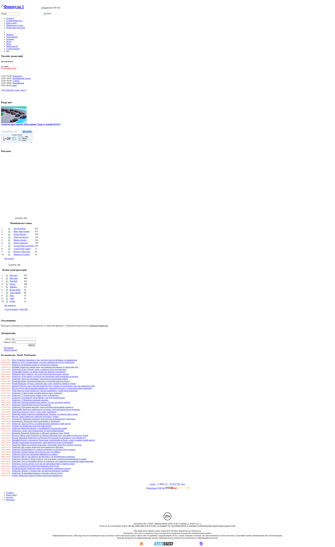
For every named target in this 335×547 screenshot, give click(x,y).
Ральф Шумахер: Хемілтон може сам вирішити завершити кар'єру (41, 468)
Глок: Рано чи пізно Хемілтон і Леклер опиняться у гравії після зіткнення (44, 390)
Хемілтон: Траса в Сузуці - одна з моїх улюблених (34, 412)
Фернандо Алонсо (21, 254)
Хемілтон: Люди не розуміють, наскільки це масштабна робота (40, 379)
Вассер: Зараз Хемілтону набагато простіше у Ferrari (35, 416)
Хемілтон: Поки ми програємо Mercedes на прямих (35, 454)
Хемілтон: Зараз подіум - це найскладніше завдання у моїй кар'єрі (41, 423)
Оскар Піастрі (19, 234)
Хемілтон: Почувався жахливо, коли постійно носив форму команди (42, 407)
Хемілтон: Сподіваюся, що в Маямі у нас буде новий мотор (38, 398)
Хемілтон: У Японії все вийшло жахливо (30, 400)
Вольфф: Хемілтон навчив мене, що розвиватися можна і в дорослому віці (45, 367)
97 (176, 484)
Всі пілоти (9, 258)
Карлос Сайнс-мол (21, 251)
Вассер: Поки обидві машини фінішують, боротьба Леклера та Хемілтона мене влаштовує (52, 388)
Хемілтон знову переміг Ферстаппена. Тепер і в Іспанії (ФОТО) (30, 124)
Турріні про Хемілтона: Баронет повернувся (31, 426)
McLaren (13, 275)
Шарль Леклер (19, 240)
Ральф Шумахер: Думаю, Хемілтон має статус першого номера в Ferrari (44, 383)
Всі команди (10, 305)
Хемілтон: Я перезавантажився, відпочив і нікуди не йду (37, 473)
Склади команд (11, 309)
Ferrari (12, 284)
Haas (12, 295)
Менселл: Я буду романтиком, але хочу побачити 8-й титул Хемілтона (43, 362)
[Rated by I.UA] (171, 488)
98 (179, 484)
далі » (183, 484)
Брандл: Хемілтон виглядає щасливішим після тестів (35, 466)
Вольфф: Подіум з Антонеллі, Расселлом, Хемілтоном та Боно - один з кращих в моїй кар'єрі (53, 440)
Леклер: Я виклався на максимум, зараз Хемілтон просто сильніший (42, 442)
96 (173, 484)
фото (23, 90)
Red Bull (13, 281)
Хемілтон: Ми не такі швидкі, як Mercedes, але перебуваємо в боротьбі (43, 456)
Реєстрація (8, 348)
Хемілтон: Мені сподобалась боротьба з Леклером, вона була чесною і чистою (47, 445)
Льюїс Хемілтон (20, 243)
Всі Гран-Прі (8, 90)
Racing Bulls (15, 290)
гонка (14, 85)
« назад (152, 484)
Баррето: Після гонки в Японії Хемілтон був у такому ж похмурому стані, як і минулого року (53, 386)
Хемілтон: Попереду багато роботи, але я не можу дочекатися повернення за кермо (49, 459)
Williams (13, 287)
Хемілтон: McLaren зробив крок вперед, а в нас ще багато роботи (41, 402)
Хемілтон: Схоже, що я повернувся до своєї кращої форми (38, 431)
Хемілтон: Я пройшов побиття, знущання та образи (35, 365)
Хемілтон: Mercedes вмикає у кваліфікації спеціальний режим (39, 428)
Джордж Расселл (20, 237)
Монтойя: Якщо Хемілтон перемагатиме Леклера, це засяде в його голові (45, 414)
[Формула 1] (12, 6)
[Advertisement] (79, 183)
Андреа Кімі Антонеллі (23, 246)
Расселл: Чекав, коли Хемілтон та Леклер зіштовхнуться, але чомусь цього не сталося (50, 435)
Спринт (16, 81)
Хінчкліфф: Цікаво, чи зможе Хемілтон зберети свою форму (39, 372)
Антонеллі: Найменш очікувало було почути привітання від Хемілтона (43, 419)
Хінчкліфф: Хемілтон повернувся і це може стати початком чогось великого (46, 409)
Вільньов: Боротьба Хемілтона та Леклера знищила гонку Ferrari (40, 433)
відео (17, 90)
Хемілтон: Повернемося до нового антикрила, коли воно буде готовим (43, 449)
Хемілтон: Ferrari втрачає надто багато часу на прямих (36, 452)
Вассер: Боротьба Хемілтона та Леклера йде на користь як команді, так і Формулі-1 (49, 438)
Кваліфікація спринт (22, 78)
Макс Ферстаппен (21, 231)
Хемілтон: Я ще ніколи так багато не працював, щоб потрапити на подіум (45, 376)
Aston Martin (15, 293)
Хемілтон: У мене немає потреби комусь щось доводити (37, 393)
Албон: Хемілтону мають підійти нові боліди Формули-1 (37, 475)
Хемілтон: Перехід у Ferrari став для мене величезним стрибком (40, 471)
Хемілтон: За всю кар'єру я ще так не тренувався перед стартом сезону (43, 464)
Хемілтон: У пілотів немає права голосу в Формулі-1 (35, 395)
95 (171, 484)
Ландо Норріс (19, 228)
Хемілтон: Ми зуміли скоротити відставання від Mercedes (37, 447)
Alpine (12, 301)
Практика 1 (18, 76)
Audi (12, 298)
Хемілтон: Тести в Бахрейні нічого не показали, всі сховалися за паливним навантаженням (52, 461)
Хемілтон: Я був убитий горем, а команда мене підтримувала (39, 369)
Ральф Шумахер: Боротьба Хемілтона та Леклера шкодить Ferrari (41, 381)
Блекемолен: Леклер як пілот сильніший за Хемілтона (36, 421)
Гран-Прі (24, 309)
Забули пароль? (10, 350)
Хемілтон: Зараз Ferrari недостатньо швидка (31, 405)
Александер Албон (21, 249)
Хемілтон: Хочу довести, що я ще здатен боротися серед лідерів (40, 374)
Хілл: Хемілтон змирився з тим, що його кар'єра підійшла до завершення (44, 360)
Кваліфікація (18, 83)
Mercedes (14, 278)
